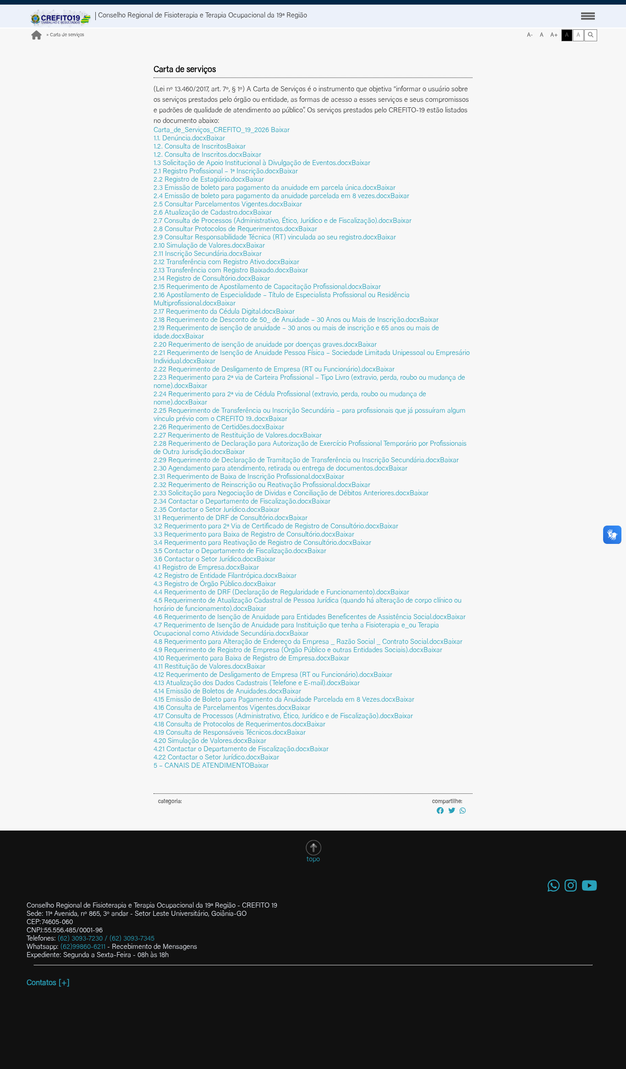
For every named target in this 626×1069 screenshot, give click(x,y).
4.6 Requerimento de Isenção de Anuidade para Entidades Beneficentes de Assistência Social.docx (300, 617)
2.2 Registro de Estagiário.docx (199, 180)
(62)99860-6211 (82, 947)
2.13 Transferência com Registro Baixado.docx (221, 270)
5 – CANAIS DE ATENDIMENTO (202, 766)
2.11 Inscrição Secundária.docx (198, 254)
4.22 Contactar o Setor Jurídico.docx (207, 757)
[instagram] (570, 886)
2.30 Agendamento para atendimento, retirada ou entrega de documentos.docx (271, 468)
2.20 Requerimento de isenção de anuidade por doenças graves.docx (256, 345)
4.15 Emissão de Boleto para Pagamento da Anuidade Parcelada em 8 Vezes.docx (274, 700)
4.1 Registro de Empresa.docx (197, 568)
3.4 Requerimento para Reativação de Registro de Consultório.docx (253, 543)
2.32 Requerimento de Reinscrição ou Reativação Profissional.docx (252, 485)
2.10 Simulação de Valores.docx (200, 246)
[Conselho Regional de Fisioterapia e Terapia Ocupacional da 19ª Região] (61, 16)
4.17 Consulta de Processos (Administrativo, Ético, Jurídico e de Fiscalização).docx (274, 716)
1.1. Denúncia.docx (180, 138)
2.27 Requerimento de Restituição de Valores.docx (228, 435)
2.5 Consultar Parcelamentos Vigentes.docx (218, 204)
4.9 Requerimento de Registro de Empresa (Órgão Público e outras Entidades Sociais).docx (288, 650)
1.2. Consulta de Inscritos (190, 147)
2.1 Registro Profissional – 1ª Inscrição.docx (216, 171)
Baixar (280, 130)
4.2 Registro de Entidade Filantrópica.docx (216, 576)
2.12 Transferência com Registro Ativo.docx (217, 262)
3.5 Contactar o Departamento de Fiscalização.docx (231, 551)
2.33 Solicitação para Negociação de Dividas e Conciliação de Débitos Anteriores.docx (282, 493)
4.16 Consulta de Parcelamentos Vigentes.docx (222, 708)
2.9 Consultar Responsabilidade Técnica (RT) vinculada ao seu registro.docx (265, 237)
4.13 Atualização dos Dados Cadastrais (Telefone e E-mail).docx (247, 683)
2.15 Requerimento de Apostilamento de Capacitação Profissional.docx (258, 287)
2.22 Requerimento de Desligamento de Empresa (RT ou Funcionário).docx (265, 369)
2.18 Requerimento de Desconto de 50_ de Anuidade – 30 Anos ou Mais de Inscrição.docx (287, 320)
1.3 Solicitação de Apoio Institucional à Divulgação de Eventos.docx (252, 163)
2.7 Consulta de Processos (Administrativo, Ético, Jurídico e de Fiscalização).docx (273, 221)
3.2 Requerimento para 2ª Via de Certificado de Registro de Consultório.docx (266, 526)
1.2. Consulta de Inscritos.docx (198, 155)
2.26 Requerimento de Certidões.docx (209, 427)
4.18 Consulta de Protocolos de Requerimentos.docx (230, 724)
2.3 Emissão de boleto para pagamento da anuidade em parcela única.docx (265, 188)
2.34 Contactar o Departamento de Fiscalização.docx (233, 501)
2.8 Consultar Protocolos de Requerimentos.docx (226, 229)
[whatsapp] (553, 886)
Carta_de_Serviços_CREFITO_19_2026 (212, 130)
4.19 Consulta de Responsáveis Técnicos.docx (220, 733)
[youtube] (589, 886)
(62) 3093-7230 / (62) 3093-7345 (106, 939)
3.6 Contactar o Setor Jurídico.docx (205, 559)
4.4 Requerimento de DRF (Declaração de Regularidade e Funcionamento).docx (272, 592)
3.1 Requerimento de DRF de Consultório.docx (221, 518)
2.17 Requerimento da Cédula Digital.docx (215, 312)
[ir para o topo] (313, 848)
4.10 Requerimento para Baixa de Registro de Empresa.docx (242, 658)
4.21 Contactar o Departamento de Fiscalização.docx (232, 749)
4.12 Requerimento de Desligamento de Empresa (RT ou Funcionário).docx (263, 675)
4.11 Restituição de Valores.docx (200, 667)
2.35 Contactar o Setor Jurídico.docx (207, 510)
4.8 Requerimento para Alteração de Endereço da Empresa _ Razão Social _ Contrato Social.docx (299, 642)
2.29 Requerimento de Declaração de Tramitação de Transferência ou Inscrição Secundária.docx (297, 460)
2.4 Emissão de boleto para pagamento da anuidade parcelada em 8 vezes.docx (272, 196)
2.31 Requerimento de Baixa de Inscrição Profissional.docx (239, 477)
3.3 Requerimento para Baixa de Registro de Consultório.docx (244, 535)
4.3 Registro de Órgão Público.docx (205, 584)
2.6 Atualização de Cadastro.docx (203, 213)
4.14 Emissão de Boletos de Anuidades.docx (218, 691)
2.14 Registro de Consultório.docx (202, 279)
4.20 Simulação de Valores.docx (200, 741)
